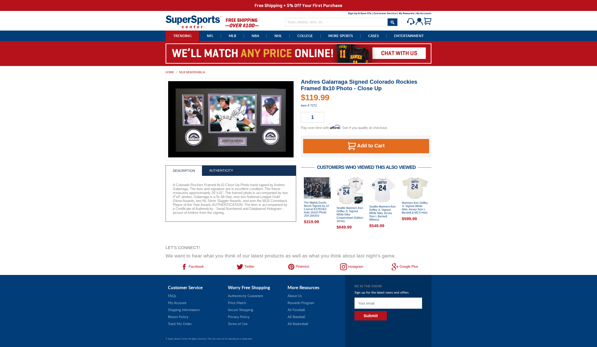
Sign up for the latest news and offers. (381, 292)
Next (435, 210)
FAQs (172, 295)
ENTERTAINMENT (409, 35)
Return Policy (178, 316)
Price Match (237, 302)
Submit (371, 315)
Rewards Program (301, 302)
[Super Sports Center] (194, 21)
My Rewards (406, 13)
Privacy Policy (239, 316)
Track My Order (180, 323)
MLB (232, 35)
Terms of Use (238, 323)
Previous (297, 210)
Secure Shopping (240, 309)
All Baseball (296, 316)
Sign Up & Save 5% (359, 13)
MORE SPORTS (340, 35)
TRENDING (182, 35)
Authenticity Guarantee (245, 295)
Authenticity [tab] (221, 170)
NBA (255, 35)
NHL (278, 35)
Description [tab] (184, 171)
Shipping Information (184, 309)
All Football (296, 309)
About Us (295, 295)
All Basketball (298, 323)
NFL (210, 35)
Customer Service (385, 13)
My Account (423, 13)
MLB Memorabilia (192, 72)
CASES (373, 35)
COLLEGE (305, 35)
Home (170, 72)
